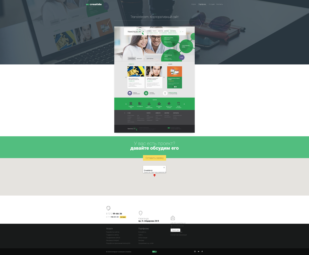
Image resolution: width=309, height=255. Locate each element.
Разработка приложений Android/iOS (118, 243)
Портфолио (202, 4)
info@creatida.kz (178, 223)
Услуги (193, 4)
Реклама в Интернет (112, 240)
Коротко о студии (176, 232)
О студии (212, 4)
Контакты (219, 4)
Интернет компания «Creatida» (94, 5)
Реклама (141, 240)
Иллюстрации (142, 237)
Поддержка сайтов (112, 235)
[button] (154, 175)
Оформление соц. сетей (145, 243)
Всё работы (142, 232)
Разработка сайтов (112, 232)
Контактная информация (179, 235)
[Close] (164, 167)
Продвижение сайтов (113, 237)
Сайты (140, 235)
